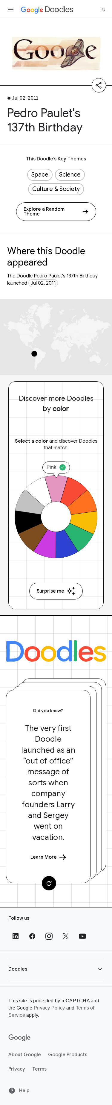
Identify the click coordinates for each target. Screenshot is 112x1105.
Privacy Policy (49, 1007)
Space (39, 174)
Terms (39, 1069)
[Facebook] (32, 936)
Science (70, 174)
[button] (56, 969)
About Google (24, 1055)
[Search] (104, 9)
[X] (66, 936)
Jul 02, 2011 (43, 283)
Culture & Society (56, 189)
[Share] (99, 85)
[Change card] (49, 883)
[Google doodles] (47, 9)
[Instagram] (49, 936)
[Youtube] (82, 936)
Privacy (16, 1069)
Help (24, 1091)
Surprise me (50, 591)
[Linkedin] (15, 936)
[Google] (19, 1038)
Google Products (67, 1055)
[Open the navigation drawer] (11, 9)
